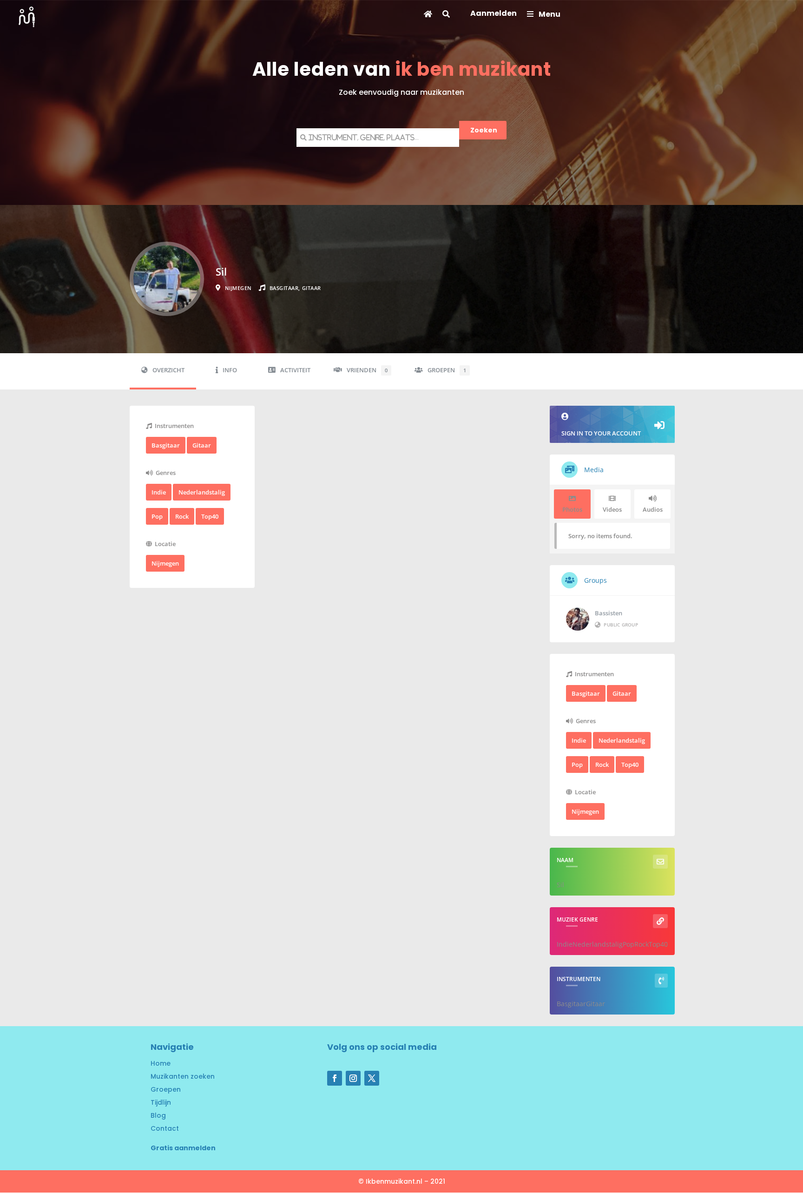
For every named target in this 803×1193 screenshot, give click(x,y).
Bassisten (608, 613)
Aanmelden (493, 14)
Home (161, 1063)
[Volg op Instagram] (353, 1078)
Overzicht (168, 370)
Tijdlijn (161, 1102)
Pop (157, 516)
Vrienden (367, 370)
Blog (158, 1115)
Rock (182, 516)
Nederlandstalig (201, 492)
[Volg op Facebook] (334, 1078)
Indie (158, 492)
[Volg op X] (371, 1078)
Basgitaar (165, 445)
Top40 (209, 516)
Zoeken (483, 130)
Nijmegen (165, 563)
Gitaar (201, 445)
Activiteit (295, 370)
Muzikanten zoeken (183, 1076)
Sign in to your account (601, 433)
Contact (165, 1128)
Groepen (447, 370)
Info (230, 370)
